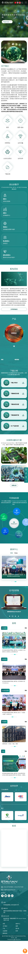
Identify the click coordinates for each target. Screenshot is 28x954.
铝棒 (16, 359)
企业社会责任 (8, 158)
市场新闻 (4, 735)
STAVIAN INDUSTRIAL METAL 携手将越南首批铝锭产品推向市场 (13, 664)
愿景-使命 (20, 127)
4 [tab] (18, 629)
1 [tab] (12, 594)
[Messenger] (26, 473)
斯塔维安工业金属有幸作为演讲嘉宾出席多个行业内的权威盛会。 (14, 588)
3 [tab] (15, 629)
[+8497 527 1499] (26, 477)
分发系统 (5, 944)
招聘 (17, 939)
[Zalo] (26, 469)
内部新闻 (4, 672)
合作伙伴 (20, 158)
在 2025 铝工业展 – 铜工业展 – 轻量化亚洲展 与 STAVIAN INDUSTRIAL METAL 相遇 (13, 787)
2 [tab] (14, 594)
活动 (3, 764)
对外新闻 (4, 641)
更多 (26, 641)
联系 (17, 944)
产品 (4, 941)
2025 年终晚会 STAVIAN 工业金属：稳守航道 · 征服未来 (13, 695)
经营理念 (7, 143)
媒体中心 (18, 936)
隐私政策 (5, 946)
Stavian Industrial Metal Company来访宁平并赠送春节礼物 (13, 726)
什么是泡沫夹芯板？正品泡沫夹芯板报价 (11, 757)
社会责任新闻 (5, 703)
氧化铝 (2, 359)
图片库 (17, 941)
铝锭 (2, 372)
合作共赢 (20, 143)
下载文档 (7, 174)
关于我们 (5, 939)
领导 (7, 127)
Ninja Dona (18, 952)
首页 (4, 936)
